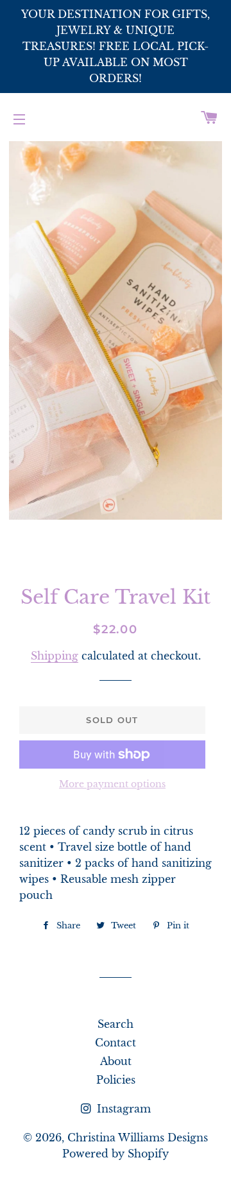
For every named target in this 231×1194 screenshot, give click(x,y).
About (116, 1061)
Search (115, 1024)
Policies (115, 1079)
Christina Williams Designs (137, 1137)
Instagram (122, 1108)
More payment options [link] (112, 784)
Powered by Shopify (115, 1153)
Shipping (54, 655)
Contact (115, 1042)
